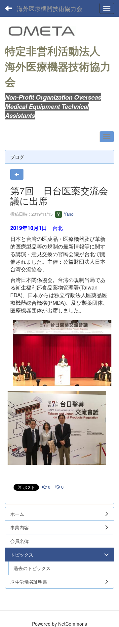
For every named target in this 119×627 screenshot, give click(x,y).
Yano (67, 214)
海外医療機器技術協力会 (49, 8)
